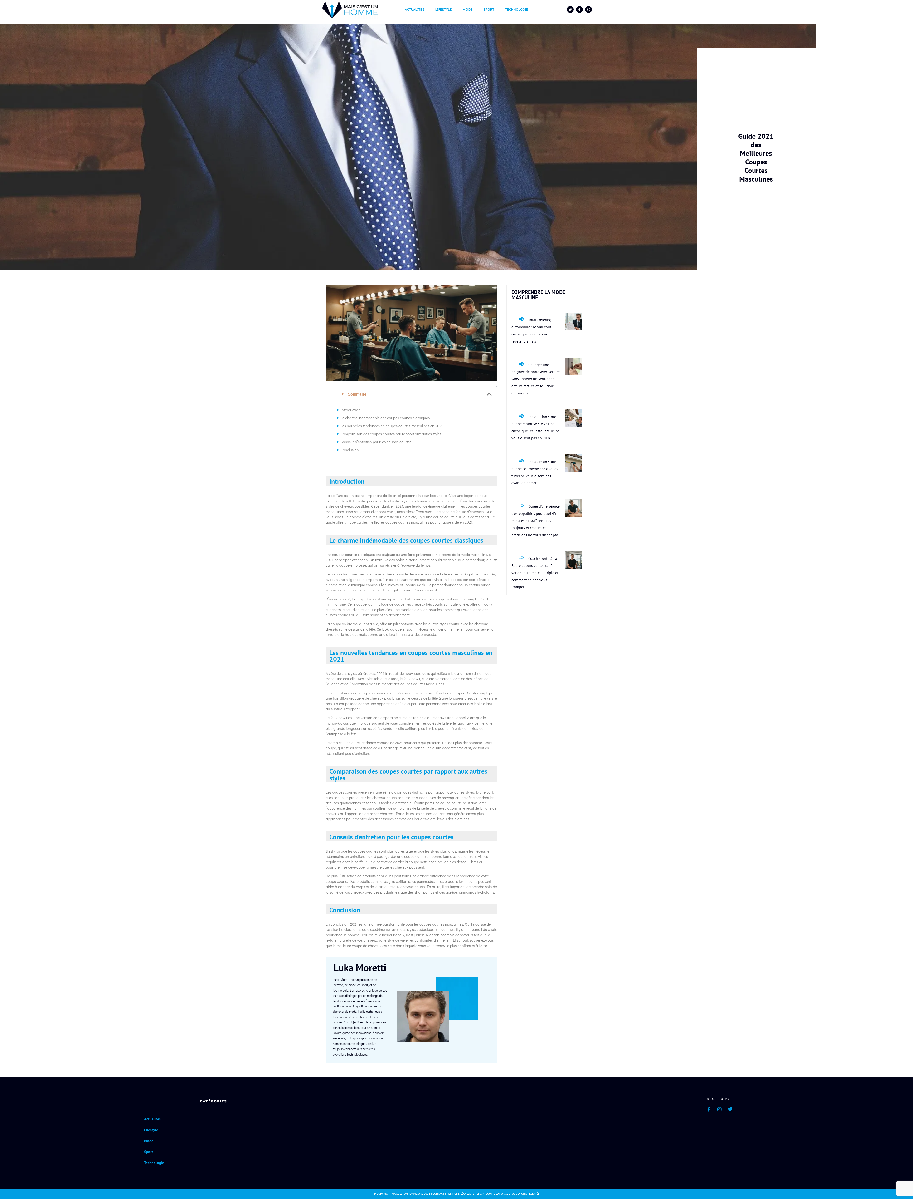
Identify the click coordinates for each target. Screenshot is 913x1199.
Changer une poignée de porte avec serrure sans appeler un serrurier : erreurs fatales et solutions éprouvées (535, 379)
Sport (489, 9)
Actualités (414, 9)
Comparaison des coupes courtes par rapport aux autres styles (390, 433)
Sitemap (478, 1193)
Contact (438, 1193)
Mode (468, 9)
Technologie (516, 9)
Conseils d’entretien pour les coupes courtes (375, 441)
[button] (489, 394)
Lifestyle (443, 9)
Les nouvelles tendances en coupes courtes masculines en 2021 (391, 425)
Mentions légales (459, 1193)
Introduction (350, 409)
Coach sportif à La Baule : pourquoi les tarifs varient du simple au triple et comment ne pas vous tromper (534, 572)
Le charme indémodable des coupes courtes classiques (385, 417)
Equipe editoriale (498, 1193)
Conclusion (349, 449)
